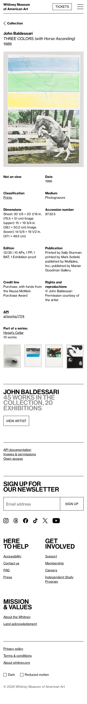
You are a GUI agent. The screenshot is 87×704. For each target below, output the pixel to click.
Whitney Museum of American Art (16, 7)
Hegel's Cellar (13, 333)
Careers (51, 570)
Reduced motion (37, 674)
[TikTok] (35, 521)
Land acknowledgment (20, 624)
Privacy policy (13, 649)
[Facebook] (25, 521)
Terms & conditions (17, 655)
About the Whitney (17, 617)
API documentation (17, 450)
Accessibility (12, 556)
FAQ (6, 570)
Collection (15, 23)
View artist (16, 421)
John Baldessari (18, 33)
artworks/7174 (13, 316)
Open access (13, 458)
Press (7, 577)
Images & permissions (19, 454)
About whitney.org (16, 662)
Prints (7, 197)
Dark (11, 674)
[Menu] (80, 6)
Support (51, 556)
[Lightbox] (43, 109)
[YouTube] (56, 521)
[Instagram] (6, 521)
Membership (54, 563)
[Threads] (15, 521)
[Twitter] (45, 521)
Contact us (11, 563)
